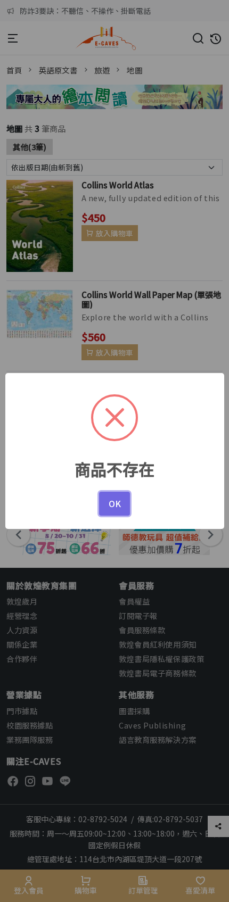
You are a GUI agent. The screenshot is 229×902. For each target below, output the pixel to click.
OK (115, 503)
